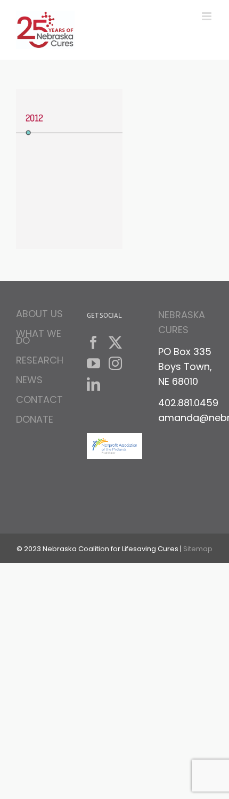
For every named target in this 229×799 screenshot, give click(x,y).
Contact (39, 399)
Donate (34, 419)
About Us (39, 315)
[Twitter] (115, 342)
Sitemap (197, 549)
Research (39, 360)
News (29, 379)
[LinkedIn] (93, 384)
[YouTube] (93, 363)
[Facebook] (93, 342)
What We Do (38, 337)
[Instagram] (115, 363)
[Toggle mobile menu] (207, 16)
